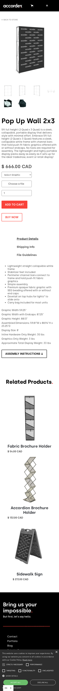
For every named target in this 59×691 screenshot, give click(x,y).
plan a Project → (35, 627)
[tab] (27, 238)
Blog (10, 645)
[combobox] (8, 688)
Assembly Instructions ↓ (24, 353)
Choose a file (16, 183)
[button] (32, 5)
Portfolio (12, 641)
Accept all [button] (16, 682)
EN (6, 688)
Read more (27, 660)
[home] (12, 5)
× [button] (56, 652)
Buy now (11, 217)
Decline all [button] (43, 682)
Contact (12, 636)
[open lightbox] (29, 53)
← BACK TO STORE (10, 20)
